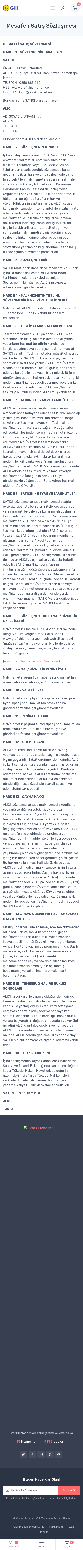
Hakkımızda (56, 1526)
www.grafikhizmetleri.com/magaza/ (31, 661)
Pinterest (50, 1454)
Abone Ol (69, 1490)
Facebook (32, 1454)
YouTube (58, 1454)
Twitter (23, 1454)
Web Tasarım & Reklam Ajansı (53, 1518)
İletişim (43, 1531)
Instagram (41, 1454)
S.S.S (71, 1526)
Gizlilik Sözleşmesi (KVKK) (29, 1526)
